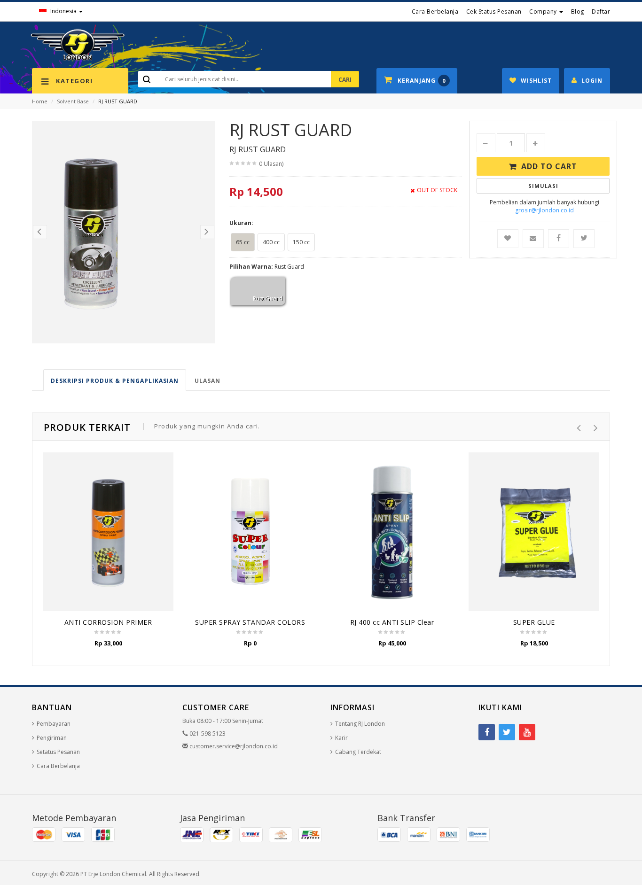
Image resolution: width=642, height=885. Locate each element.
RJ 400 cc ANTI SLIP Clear (392, 622)
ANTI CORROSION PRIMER (108, 622)
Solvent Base (73, 101)
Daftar (601, 12)
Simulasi (543, 185)
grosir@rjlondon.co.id (544, 210)
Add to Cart (549, 166)
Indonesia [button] (63, 11)
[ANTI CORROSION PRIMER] (108, 531)
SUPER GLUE (534, 622)
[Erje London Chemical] (78, 44)
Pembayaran (53, 724)
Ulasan (207, 381)
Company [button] (543, 12)
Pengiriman (52, 738)
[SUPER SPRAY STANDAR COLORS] (250, 531)
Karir (341, 738)
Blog (577, 12)
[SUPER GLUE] (534, 531)
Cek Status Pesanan (494, 12)
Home (39, 101)
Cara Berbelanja (435, 12)
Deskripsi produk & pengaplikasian (115, 381)
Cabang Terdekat (358, 752)
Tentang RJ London (360, 724)
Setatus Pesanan (58, 752)
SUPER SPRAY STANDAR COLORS (250, 622)
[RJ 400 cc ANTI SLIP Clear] (392, 531)
